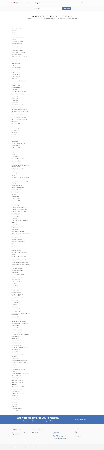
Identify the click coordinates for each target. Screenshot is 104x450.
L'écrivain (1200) (15, 194)
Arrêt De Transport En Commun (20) (19, 52)
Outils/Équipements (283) (17, 268)
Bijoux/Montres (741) (16, 69)
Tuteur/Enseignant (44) (16, 378)
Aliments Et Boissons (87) (17, 48)
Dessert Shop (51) (15, 121)
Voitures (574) (15, 395)
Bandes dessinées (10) (16, 67)
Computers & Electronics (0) (17, 28)
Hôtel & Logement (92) (16, 145)
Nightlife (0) (14, 404)
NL (20, 447)
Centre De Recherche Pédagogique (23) (20, 80)
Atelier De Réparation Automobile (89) (20, 56)
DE (27, 447)
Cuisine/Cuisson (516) (16, 98)
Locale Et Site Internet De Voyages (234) (20, 220)
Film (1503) (14, 134)
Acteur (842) (14, 34)
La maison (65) (15, 173)
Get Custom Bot (78, 419)
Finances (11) (14, 136)
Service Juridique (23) (16, 325)
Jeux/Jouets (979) (15, 154)
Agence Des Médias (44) (17, 43)
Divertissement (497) (16, 123)
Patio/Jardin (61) (15, 272)
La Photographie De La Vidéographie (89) (20, 181)
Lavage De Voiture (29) (16, 189)
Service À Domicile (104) (17, 319)
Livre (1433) (14, 218)
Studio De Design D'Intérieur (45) (18, 369)
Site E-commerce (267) (16, 345)
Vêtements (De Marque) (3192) (18, 386)
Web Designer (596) (16, 400)
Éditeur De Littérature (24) (17, 126)
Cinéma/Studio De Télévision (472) (19, 91)
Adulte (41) (14, 39)
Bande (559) (14, 65)
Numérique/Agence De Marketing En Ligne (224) (21, 259)
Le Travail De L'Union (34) (17, 214)
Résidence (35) (15, 306)
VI (24, 447)
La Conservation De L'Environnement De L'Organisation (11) (20, 166)
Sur (54, 433)
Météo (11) (14, 243)
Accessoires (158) (15, 30)
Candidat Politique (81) (16, 76)
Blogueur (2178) (15, 72)
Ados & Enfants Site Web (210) (18, 37)
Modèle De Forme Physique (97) (18, 248)
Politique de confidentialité (59, 438)
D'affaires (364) (15, 100)
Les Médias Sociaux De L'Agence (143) (19, 207)
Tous (13, 26)
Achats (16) (14, 32)
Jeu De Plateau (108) (16, 147)
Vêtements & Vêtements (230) (18, 389)
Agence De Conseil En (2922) (17, 41)
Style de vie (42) (15, 371)
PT (22, 447)
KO (29, 447)
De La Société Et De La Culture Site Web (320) (20, 112)
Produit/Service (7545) (16, 292)
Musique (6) (14, 254)
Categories (37, 3)
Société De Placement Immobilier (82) (19, 360)
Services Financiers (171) (17, 336)
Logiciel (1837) (15, 224)
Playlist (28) (14, 283)
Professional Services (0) (17, 408)
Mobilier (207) (14, 245)
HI (35, 447)
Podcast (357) (14, 285)
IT (31, 447)
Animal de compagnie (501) (17, 50)
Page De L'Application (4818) (17, 270)
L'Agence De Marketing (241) (17, 168)
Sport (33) (14, 365)
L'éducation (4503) (15, 196)
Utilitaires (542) (15, 384)
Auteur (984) (14, 61)
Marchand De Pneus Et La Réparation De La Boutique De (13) (21, 234)
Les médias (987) (15, 205)
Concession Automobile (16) (17, 94)
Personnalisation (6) (16, 279)
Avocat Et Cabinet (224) (16, 63)
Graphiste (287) (15, 141)
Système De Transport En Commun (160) (20, 373)
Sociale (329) (14, 356)
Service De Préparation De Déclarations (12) (21, 323)
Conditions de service (58, 436)
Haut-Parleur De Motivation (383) (19, 143)
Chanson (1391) (15, 83)
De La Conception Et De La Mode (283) (20, 109)
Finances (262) (15, 139)
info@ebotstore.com (78, 436)
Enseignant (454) (15, 128)
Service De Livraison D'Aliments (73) (19, 321)
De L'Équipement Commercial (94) (19, 115)
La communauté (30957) (17, 160)
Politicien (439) (15, 288)
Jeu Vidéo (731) (15, 150)
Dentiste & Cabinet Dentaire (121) (19, 117)
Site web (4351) (15, 351)
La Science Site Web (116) (17, 185)
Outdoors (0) (14, 406)
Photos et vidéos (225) (16, 281)
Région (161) (14, 304)
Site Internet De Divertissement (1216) (20, 347)
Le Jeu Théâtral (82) (16, 198)
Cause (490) (14, 78)
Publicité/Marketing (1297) (17, 298)
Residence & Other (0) (16, 410)
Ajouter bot (80, 3)
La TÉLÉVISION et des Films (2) (18, 187)
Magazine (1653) (15, 229)
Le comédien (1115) (16, 192)
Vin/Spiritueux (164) (16, 391)
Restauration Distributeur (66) (18, 308)
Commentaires (56, 435)
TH (39, 447)
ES (44, 447)
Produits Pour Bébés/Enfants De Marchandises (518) (18, 295)
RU (16, 447)
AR (41, 447)
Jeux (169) (14, 152)
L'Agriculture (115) (15, 171)
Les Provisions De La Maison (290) (19, 211)
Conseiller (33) (15, 96)
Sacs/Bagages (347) (16, 311)
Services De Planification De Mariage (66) (20, 334)
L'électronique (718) (16, 200)
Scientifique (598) (15, 316)
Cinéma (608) (14, 89)
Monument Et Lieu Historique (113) (19, 252)
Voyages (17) (14, 397)
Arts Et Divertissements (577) (18, 54)
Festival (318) (14, 132)
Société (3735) (15, 358)
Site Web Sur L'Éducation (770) (18, 354)
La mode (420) (15, 175)
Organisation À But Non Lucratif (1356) (20, 262)
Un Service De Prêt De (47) (17, 382)
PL (37, 447)
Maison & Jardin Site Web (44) (18, 231)
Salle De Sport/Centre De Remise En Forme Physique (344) (21, 314)
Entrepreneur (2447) (16, 130)
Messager (29, 3)
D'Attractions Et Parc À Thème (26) (19, 104)
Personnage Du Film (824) (17, 277)
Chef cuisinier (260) (16, 85)
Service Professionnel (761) (17, 330)
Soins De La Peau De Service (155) (19, 362)
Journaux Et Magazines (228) (18, 158)
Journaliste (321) (15, 156)
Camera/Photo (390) (16, 74)
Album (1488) (14, 45)
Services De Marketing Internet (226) (19, 332)
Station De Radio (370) (16, 367)
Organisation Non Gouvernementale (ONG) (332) (21, 265)
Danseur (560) (15, 102)
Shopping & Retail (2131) (17, 340)
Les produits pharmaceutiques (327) (19, 209)
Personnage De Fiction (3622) (18, 274)
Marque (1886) (15, 237)
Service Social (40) (15, 338)
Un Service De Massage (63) (17, 380)
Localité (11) (14, 222)
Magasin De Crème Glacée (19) (18, 227)
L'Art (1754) (14, 183)
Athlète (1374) (15, 59)
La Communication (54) (17, 163)
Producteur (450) (15, 290)
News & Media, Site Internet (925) (19, 256)
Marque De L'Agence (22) (17, 239)
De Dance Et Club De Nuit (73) (18, 107)
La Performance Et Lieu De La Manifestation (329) (21, 178)
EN (18, 447)
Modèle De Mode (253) (16, 250)
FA (33, 447)
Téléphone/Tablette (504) (17, 375)
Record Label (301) (15, 302)
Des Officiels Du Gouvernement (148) (19, 119)
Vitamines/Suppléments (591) (18, 393)
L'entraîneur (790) (15, 203)
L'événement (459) (15, 216)
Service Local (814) (15, 327)
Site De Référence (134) (16, 343)
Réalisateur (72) (15, 300)
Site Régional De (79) (16, 349)
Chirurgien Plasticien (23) (17, 87)
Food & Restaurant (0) (16, 402)
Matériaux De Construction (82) (18, 241)
